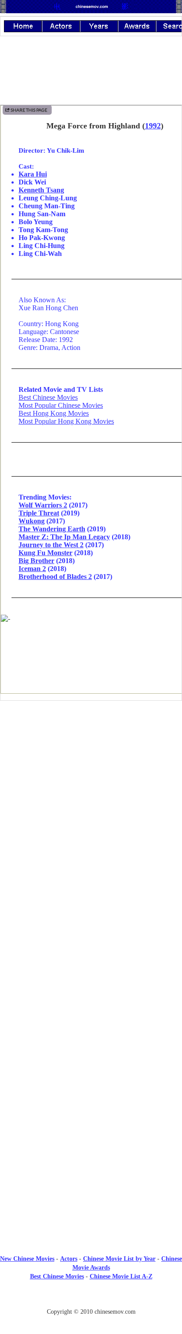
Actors (68, 1258)
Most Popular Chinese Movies (61, 405)
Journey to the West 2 (51, 545)
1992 (153, 125)
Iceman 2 (32, 568)
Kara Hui (33, 174)
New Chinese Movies (27, 1258)
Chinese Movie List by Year (119, 1258)
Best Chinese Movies (48, 397)
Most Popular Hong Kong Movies (66, 421)
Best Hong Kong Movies (54, 413)
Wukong (32, 521)
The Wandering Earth (52, 529)
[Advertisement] (91, 780)
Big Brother (36, 560)
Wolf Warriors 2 (43, 505)
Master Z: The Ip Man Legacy (64, 537)
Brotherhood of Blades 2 (55, 576)
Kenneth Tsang (41, 190)
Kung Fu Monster (45, 552)
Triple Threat (39, 513)
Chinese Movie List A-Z (121, 1276)
